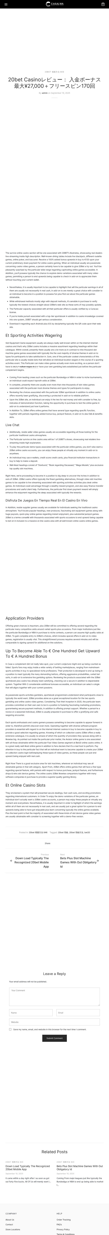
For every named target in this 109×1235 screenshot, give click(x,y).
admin (45, 93)
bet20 (87, 832)
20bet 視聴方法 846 (54, 72)
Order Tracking (64, 1219)
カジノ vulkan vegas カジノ (25, 366)
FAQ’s (59, 1224)
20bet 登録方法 (76, 832)
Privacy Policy (63, 1229)
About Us (10, 1219)
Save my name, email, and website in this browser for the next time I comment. (49, 1029)
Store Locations (13, 1229)
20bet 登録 (63, 832)
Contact (9, 1224)
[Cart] (103, 4)
